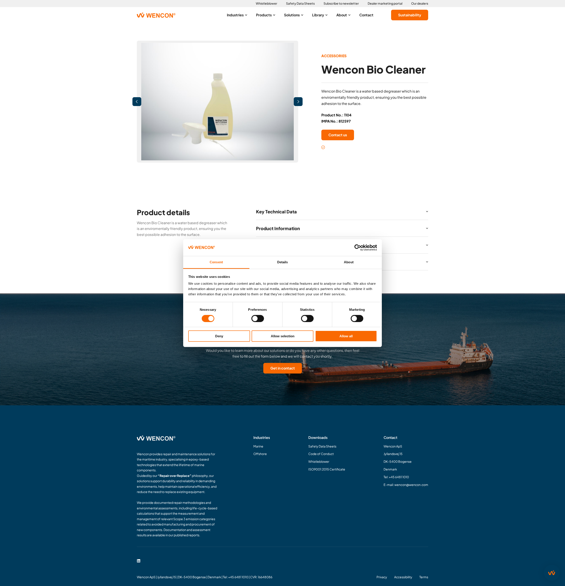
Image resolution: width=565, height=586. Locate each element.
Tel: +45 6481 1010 (396, 477)
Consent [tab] (216, 262)
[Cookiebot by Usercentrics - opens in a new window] (357, 247)
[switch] (257, 318)
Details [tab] (282, 262)
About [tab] (349, 262)
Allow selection (282, 336)
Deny (219, 336)
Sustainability (409, 15)
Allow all (346, 336)
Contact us (337, 135)
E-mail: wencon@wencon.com (406, 485)
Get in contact (282, 368)
